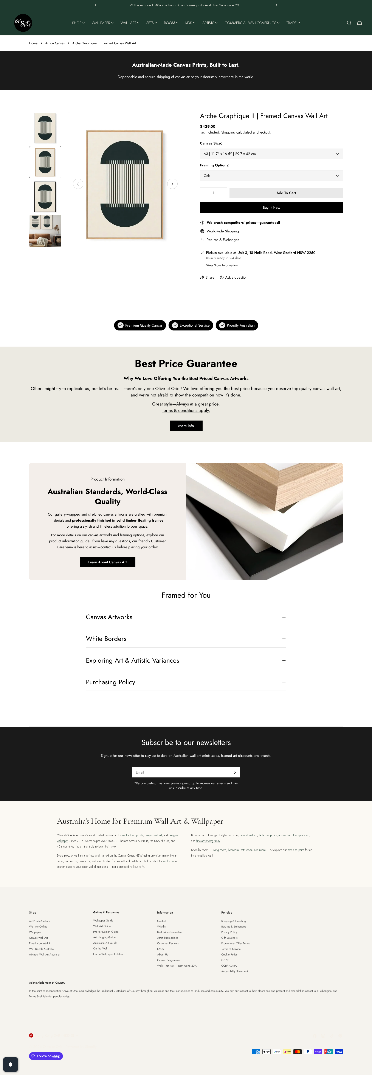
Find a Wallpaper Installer (108, 954)
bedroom (233, 850)
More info (186, 425)
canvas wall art (153, 835)
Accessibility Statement (234, 971)
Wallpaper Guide (103, 920)
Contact (161, 921)
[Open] (10, 1064)
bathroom (246, 850)
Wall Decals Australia (41, 949)
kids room (260, 850)
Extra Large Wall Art (40, 943)
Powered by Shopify (81, 1046)
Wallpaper (35, 932)
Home (33, 43)
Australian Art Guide (105, 943)
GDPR (224, 960)
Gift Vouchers (229, 938)
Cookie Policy (229, 954)
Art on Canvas (55, 43)
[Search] (349, 22)
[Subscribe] (234, 772)
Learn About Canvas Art (107, 562)
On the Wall (100, 948)
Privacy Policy (229, 932)
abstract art (285, 835)
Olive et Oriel (53, 1046)
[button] (95, 5)
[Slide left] (78, 184)
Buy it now (271, 207)
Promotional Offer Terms (235, 943)
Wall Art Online (38, 926)
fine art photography (208, 841)
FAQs (160, 949)
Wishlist (161, 926)
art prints (137, 835)
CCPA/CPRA (229, 966)
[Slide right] (172, 184)
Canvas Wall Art (38, 938)
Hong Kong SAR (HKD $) (54, 1035)
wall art (126, 835)
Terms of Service (231, 949)
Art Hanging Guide (104, 937)
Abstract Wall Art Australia (44, 954)
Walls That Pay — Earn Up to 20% (177, 966)
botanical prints (268, 835)
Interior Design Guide (106, 932)
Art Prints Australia (39, 921)
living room (219, 850)
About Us (162, 954)
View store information (222, 265)
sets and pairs (296, 850)
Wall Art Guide (102, 926)
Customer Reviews (168, 943)
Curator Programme (168, 960)
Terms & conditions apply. (186, 410)
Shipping (228, 132)
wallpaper (168, 861)
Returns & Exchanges (223, 239)
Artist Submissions (167, 938)
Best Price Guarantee (169, 932)
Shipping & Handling (233, 921)
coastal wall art (248, 835)
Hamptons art (301, 835)
